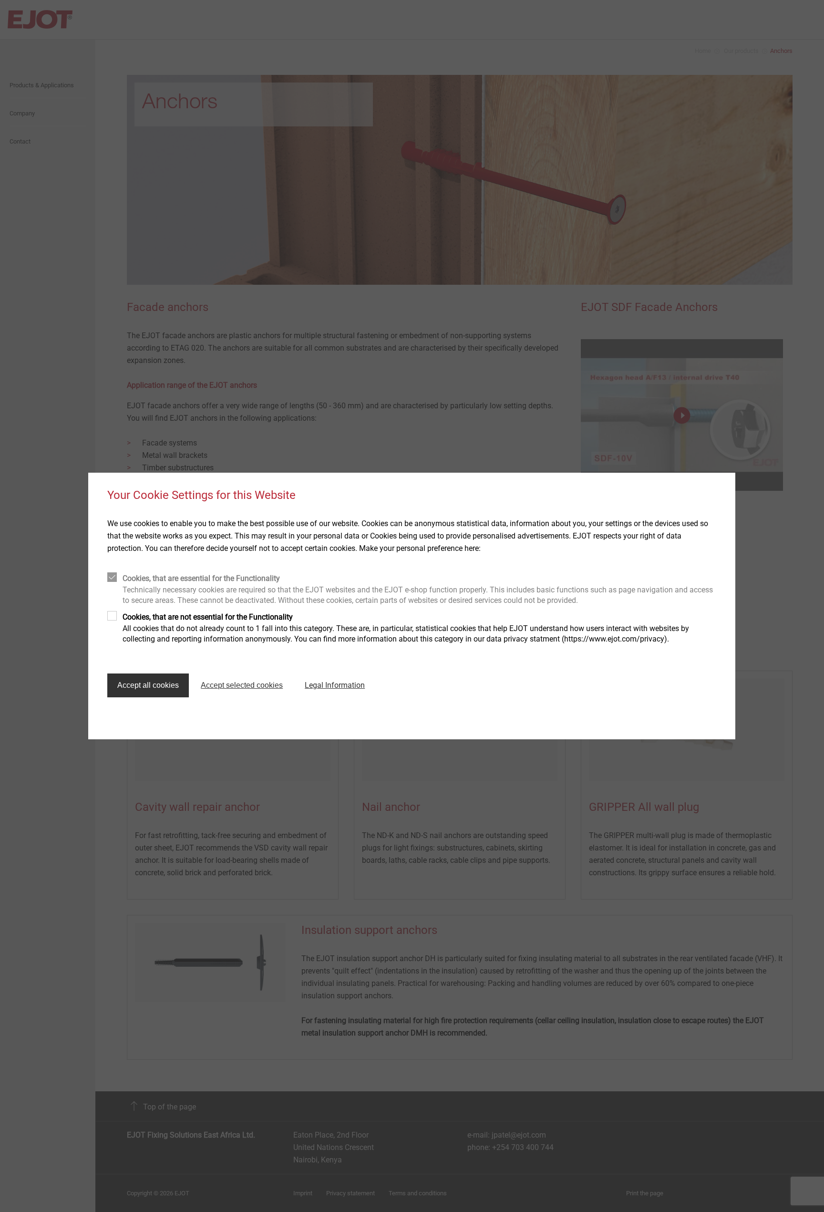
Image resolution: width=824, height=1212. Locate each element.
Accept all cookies (148, 685)
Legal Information (335, 685)
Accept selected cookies (242, 685)
